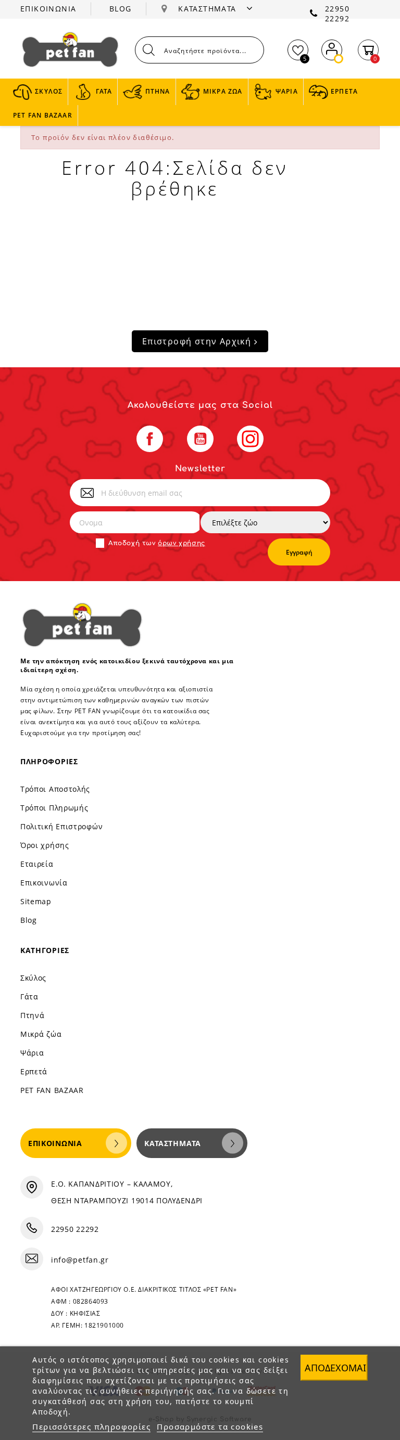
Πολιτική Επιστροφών (61, 826)
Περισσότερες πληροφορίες (91, 1426)
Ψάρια (32, 1053)
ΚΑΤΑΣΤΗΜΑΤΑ (208, 9)
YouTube (200, 439)
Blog (28, 920)
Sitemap (36, 901)
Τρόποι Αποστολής (55, 789)
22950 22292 (337, 13)
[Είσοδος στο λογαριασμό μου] (332, 48)
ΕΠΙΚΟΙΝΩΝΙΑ (48, 9)
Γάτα (29, 996)
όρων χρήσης (181, 543)
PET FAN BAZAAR (52, 1090)
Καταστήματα (172, 1143)
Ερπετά (33, 1071)
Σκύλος (33, 978)
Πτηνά (32, 1015)
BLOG (120, 9)
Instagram (250, 439)
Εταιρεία (37, 864)
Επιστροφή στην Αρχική (198, 341)
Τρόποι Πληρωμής (54, 808)
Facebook (149, 439)
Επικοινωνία (44, 883)
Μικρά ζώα (40, 1034)
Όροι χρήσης (44, 845)
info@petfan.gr (80, 1260)
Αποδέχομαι (335, 1367)
